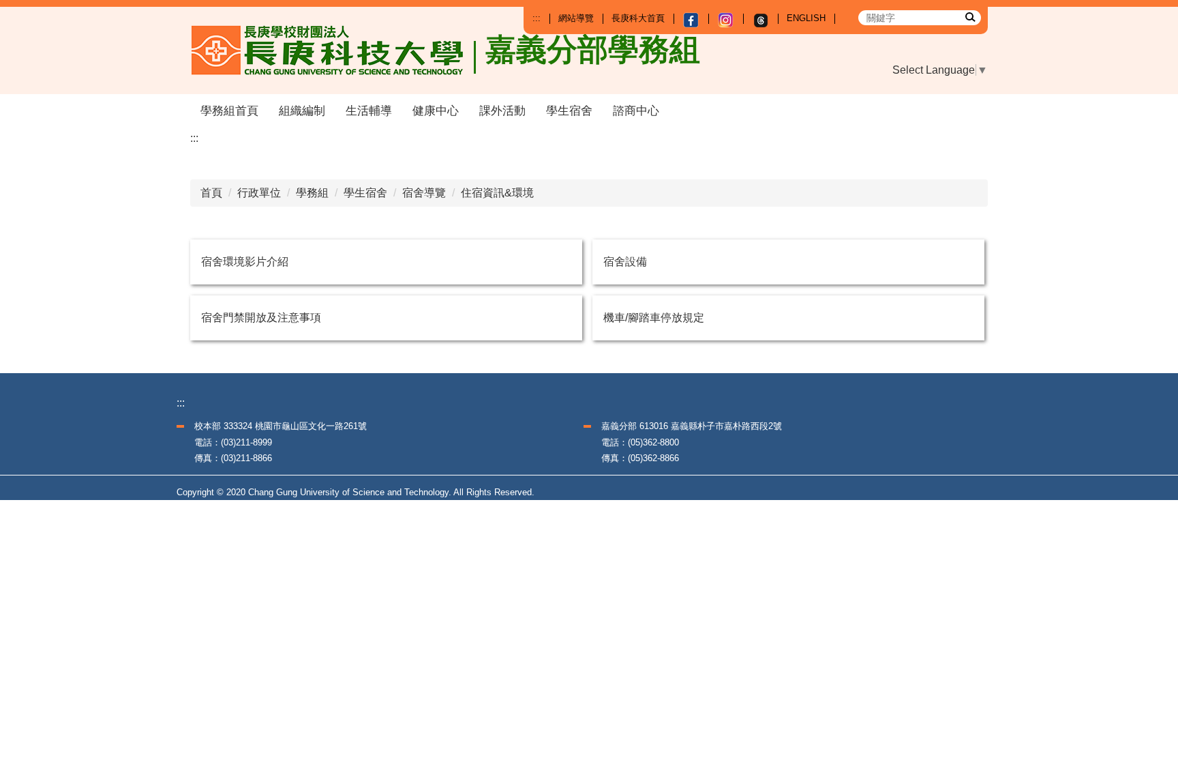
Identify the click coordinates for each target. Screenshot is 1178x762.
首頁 (211, 193)
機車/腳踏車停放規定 (653, 317)
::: (536, 18)
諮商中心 (636, 110)
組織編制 (302, 110)
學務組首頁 (229, 110)
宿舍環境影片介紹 (244, 261)
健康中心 (435, 110)
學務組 (312, 193)
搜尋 (969, 16)
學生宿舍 (569, 110)
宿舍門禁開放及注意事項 (261, 317)
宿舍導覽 (424, 193)
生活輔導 (369, 110)
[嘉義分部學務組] (333, 50)
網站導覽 (576, 18)
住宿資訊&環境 (497, 193)
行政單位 (259, 193)
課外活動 (502, 110)
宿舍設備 (625, 261)
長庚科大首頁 (638, 18)
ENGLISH (806, 18)
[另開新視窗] (691, 20)
